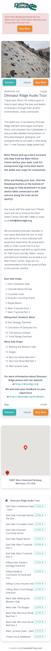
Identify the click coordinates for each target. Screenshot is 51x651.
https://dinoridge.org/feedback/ (27, 396)
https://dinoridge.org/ (27, 384)
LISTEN (38, 506)
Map (6, 404)
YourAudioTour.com (32, 648)
